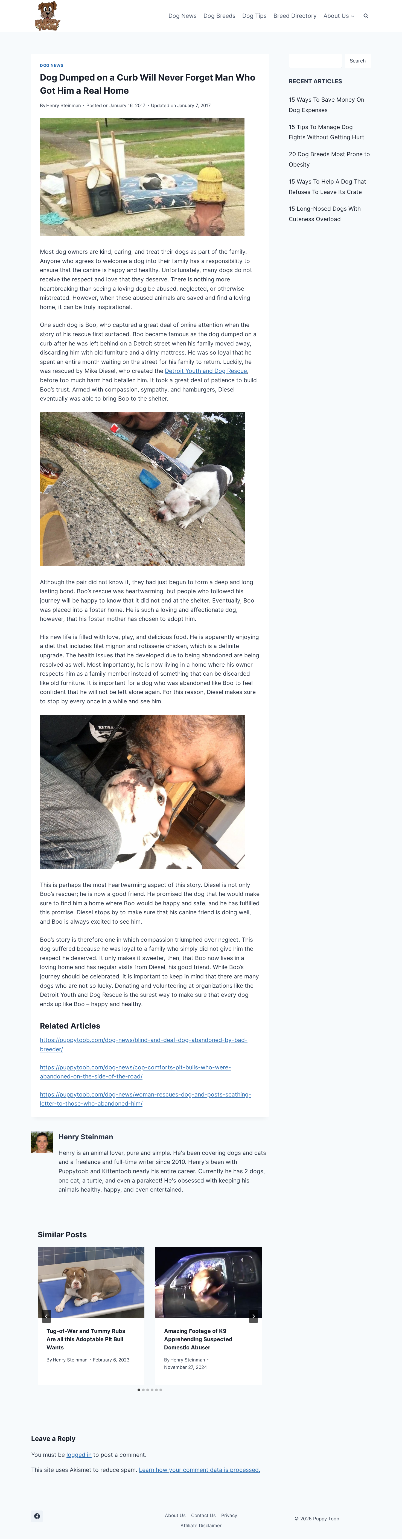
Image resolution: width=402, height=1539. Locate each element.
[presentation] (91, 1282)
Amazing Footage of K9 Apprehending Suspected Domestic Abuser (198, 1339)
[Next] (253, 1316)
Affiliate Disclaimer (201, 1525)
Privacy (229, 1515)
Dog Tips (254, 15)
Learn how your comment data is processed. (199, 1469)
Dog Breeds (219, 15)
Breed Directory (295, 15)
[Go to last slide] (46, 1316)
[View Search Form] (366, 16)
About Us (175, 1515)
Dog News (182, 15)
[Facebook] (37, 1516)
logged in (79, 1454)
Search (358, 61)
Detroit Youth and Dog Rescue (206, 370)
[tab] (139, 1390)
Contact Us (203, 1515)
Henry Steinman (63, 105)
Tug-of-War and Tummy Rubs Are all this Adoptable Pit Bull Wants (85, 1339)
